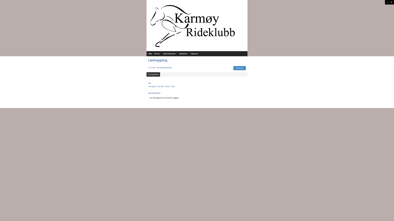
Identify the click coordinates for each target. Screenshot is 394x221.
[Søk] (387, 2)
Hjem (150, 54)
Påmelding (239, 68)
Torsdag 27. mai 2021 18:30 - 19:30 (161, 86)
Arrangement (153, 74)
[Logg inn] (391, 2)
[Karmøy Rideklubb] (192, 25)
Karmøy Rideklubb (164, 67)
